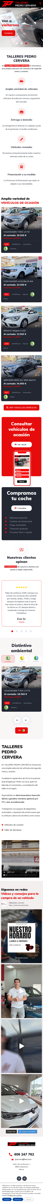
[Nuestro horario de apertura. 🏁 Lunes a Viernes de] (21, 936)
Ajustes (28, 1199)
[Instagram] (24, 1178)
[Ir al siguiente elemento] (26, 720)
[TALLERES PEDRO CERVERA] (19, 4)
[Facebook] (19, 1178)
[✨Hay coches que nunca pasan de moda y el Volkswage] (21, 1101)
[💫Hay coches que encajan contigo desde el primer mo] (21, 1046)
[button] (17, 43)
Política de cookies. (15, 1195)
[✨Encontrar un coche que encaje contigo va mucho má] (21, 991)
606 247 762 (23, 1154)
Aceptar (6, 1199)
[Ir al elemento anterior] (17, 720)
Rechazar (18, 1199)
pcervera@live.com (22, 1159)
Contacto (8, 33)
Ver (21, 730)
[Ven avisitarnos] (21, 27)
